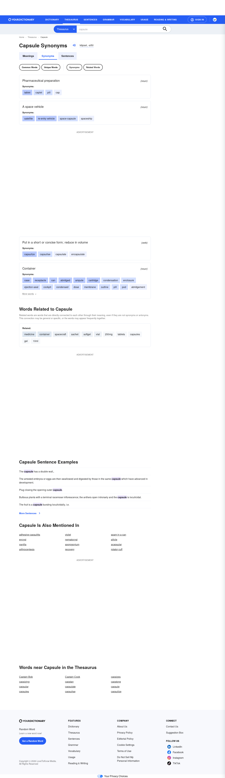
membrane (90, 287)
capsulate (61, 254)
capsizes (116, 676)
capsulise (45, 254)
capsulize (29, 254)
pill (49, 92)
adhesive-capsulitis (29, 534)
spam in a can (118, 534)
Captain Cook (72, 676)
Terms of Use (124, 751)
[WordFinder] (215, 20)
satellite (28, 118)
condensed (62, 287)
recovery (69, 549)
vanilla (22, 544)
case (27, 280)
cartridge (93, 280)
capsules (135, 334)
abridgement (138, 287)
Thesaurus (62, 29)
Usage (71, 757)
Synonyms (48, 56)
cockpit (47, 287)
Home (21, 37)
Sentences (67, 56)
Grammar (73, 745)
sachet (74, 334)
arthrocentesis (26, 549)
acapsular (116, 544)
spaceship (86, 118)
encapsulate (78, 254)
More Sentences (27, 513)
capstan (69, 681)
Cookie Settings (125, 745)
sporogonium (72, 544)
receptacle (40, 280)
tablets (121, 334)
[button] (197, 19)
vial (98, 334)
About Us (122, 726)
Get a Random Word (32, 740)
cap (58, 92)
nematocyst (71, 539)
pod (124, 287)
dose (76, 287)
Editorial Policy (125, 738)
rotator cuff (116, 549)
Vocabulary (74, 751)
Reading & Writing (78, 763)
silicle (114, 539)
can (53, 280)
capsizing (24, 681)
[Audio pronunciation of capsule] (74, 45)
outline (104, 287)
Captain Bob (26, 676)
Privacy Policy (125, 732)
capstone (116, 681)
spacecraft (60, 334)
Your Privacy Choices (116, 776)
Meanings (28, 56)
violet (68, 534)
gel (26, 341)
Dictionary (73, 726)
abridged (65, 280)
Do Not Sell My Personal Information (128, 759)
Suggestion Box (174, 732)
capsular (23, 686)
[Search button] (166, 29)
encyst (22, 539)
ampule (79, 280)
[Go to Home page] (21, 19)
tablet (27, 92)
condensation (110, 280)
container (44, 334)
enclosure (128, 280)
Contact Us (172, 726)
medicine (29, 334)
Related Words (93, 67)
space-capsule (68, 118)
